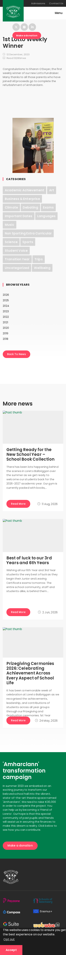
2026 (6, 295)
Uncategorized (17, 268)
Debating (30, 207)
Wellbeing (42, 268)
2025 (6, 300)
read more (18, 504)
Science (11, 242)
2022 (6, 317)
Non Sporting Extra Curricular (28, 233)
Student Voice (16, 250)
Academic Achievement (24, 190)
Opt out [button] (9, 939)
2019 (5, 333)
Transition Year (17, 259)
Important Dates (18, 216)
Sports (27, 242)
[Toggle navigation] (57, 13)
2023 (6, 311)
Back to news (16, 354)
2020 (6, 328)
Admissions (38, 3)
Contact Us (56, 3)
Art (51, 190)
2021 (5, 322)
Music (9, 225)
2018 (5, 339)
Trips (38, 259)
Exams (48, 207)
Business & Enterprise (22, 199)
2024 (6, 306)
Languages (46, 216)
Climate (11, 207)
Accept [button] (11, 950)
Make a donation (26, 35)
